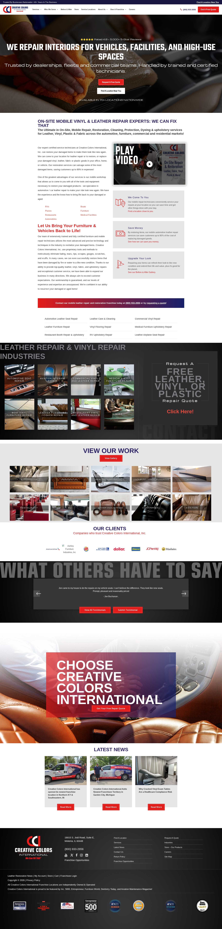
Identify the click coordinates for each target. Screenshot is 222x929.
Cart (56, 876)
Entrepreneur (77, 889)
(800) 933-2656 (133, 303)
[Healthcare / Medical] (110, 491)
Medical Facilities (88, 215)
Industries (168, 842)
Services (35, 9)
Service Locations (88, 9)
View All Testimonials (95, 610)
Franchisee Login (68, 876)
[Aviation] (191, 520)
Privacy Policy (33, 880)
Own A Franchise (117, 9)
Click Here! (180, 411)
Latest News (119, 847)
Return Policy (119, 857)
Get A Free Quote (208, 9)
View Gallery (111, 458)
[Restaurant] (29, 520)
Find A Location (120, 838)
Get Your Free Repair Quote (111, 708)
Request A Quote (171, 838)
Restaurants (50, 215)
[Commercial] (151, 520)
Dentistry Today (108, 889)
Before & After (66, 9)
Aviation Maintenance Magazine (136, 889)
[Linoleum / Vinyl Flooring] (151, 491)
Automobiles (51, 219)
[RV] (69, 520)
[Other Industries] (110, 520)
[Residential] (69, 491)
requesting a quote (156, 303)
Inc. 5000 (65, 889)
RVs (47, 206)
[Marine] (191, 491)
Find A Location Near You (208, 2)
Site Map (168, 857)
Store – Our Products (173, 847)
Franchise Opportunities (77, 860)
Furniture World (92, 889)
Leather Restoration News (20, 876)
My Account (40, 876)
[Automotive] (29, 491)
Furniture (85, 211)
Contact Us (118, 852)
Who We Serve (50, 9)
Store (76, 9)
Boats (83, 206)
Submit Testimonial (127, 610)
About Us (101, 9)
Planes (48, 211)
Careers (132, 9)
